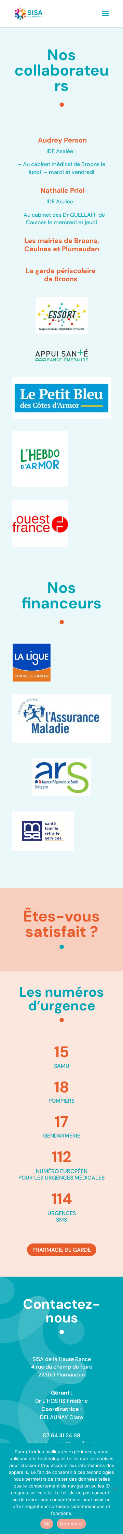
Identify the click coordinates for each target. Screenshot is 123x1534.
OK (47, 1523)
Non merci (71, 1523)
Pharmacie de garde (61, 1249)
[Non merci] (114, 1488)
